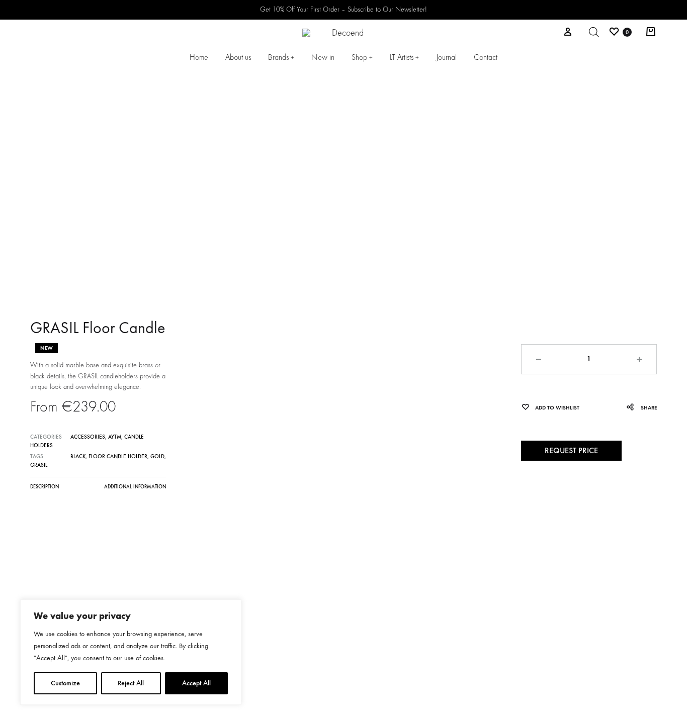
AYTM (114, 437)
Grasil (38, 465)
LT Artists (404, 57)
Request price (571, 450)
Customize (65, 683)
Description (44, 487)
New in (322, 57)
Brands (281, 57)
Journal (446, 57)
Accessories (87, 437)
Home (199, 57)
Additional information (135, 487)
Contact (485, 57)
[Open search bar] (594, 32)
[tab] (44, 489)
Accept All (196, 683)
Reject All (131, 683)
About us (238, 57)
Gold (157, 456)
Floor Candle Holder (118, 456)
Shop (362, 57)
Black (77, 456)
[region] (130, 652)
